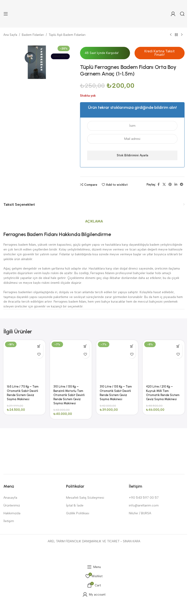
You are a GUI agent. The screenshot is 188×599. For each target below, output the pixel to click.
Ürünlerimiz (11, 505)
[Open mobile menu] (5, 13)
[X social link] (164, 184)
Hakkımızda (11, 513)
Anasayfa (10, 498)
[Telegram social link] (182, 184)
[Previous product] (171, 35)
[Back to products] (176, 35)
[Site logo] (94, 13)
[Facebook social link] (158, 184)
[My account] (173, 13)
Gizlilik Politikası (77, 513)
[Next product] (182, 35)
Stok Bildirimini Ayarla (132, 155)
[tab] (94, 221)
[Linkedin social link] (176, 184)
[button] (160, 53)
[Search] (182, 13)
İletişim (8, 521)
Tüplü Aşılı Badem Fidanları (67, 35)
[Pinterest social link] (170, 184)
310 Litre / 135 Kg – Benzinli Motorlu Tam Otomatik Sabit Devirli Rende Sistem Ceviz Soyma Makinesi (69, 395)
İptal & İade (74, 505)
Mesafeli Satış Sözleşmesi (85, 498)
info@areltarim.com (144, 505)
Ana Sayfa (10, 35)
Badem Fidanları (33, 35)
